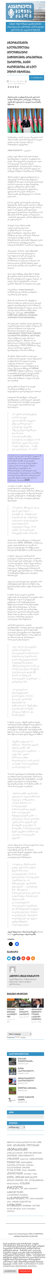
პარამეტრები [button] (10, 1271)
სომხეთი (14, 1205)
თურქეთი (26, 1168)
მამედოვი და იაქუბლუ (22, 376)
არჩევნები (12, 1155)
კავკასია (32, 1170)
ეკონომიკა (30, 1165)
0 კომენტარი (37, 78)
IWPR (9, 1145)
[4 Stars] (16, 87)
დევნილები (13, 1162)
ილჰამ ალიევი (14, 1170)
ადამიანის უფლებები (26, 1145)
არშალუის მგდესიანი (32, 1153)
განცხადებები (36, 1159)
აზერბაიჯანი (17, 1150)
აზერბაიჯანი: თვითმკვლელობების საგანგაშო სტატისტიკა (36, 1014)
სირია (9, 1202)
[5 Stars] (18, 87)
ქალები (36, 1206)
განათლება (24, 1159)
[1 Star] (9, 87)
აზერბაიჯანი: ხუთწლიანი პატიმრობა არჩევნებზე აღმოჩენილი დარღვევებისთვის (22, 315)
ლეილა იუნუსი (27, 345)
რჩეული (15, 1188)
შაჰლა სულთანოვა (28, 1209)
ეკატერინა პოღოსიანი (16, 1165)
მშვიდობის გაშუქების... (28, 1088)
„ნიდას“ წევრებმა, (24, 543)
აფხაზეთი (13, 1158)
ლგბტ (34, 1174)
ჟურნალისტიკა (13, 1184)
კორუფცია (27, 1174)
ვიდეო (27, 480)
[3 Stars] (13, 87)
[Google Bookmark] (28, 960)
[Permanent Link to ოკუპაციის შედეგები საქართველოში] (13, 1007)
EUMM (39, 1142)
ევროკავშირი (26, 1163)
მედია (10, 1177)
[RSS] (33, 960)
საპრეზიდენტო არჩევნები (17, 1195)
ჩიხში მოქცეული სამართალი (24, 1012)
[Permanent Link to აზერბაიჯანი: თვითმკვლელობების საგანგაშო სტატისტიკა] (37, 1007)
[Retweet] (9, 960)
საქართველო (17, 1198)
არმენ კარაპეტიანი (14, 1153)
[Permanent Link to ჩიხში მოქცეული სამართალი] (25, 1007)
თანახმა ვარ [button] (25, 1271)
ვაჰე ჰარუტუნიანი (14, 1168)
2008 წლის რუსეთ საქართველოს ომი (21, 1142)
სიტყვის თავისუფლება (21, 1202)
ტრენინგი (27, 1206)
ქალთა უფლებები (14, 1209)
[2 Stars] (11, 87)
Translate (23, 1038)
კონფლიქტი (15, 1173)
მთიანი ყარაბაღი (26, 1177)
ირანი (24, 1170)
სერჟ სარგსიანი (36, 1199)
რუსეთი (25, 1183)
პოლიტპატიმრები (36, 1180)
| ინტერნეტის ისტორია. (25, 1266)
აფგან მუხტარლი (15, 151)
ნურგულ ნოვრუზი (15, 1180)
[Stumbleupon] (23, 960)
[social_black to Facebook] (19, 960)
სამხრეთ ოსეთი (15, 1192)
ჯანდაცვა (10, 1211)
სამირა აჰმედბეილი (31, 1189)
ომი (26, 1180)
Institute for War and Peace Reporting (18, 1234)
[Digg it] (14, 960)
